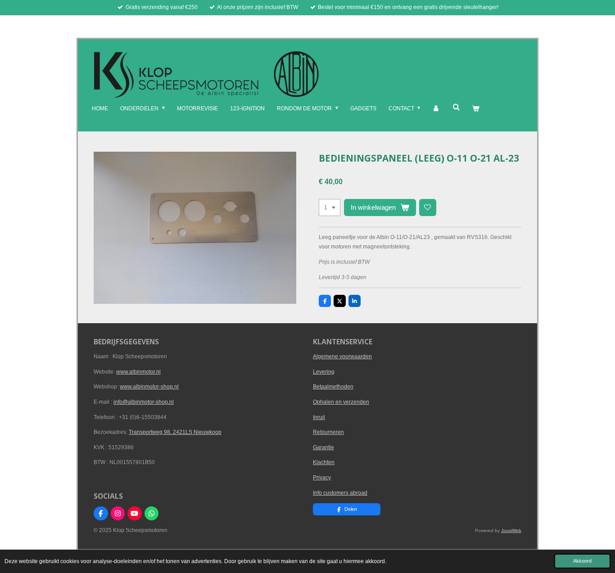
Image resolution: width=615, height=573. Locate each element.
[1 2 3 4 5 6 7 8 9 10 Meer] (329, 207)
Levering (324, 372)
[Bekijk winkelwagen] (475, 109)
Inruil (319, 417)
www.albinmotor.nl (138, 372)
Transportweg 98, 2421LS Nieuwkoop (175, 432)
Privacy (322, 477)
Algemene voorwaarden (342, 356)
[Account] (436, 109)
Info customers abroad (340, 493)
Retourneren (328, 432)
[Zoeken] (456, 107)
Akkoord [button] (582, 561)
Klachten (324, 462)
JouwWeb (511, 530)
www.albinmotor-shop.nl (149, 387)
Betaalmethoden (333, 387)
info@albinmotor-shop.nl (143, 402)
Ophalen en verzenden (341, 402)
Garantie (323, 447)
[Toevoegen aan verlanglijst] (427, 207)
